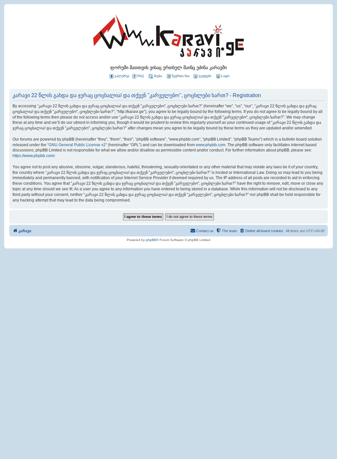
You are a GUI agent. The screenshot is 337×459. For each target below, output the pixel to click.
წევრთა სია (181, 76)
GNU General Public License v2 (77, 145)
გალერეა (122, 76)
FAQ (140, 76)
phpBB (151, 240)
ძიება (158, 76)
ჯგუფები (204, 76)
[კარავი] (168, 38)
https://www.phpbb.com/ (34, 155)
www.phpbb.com (210, 145)
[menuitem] (222, 76)
